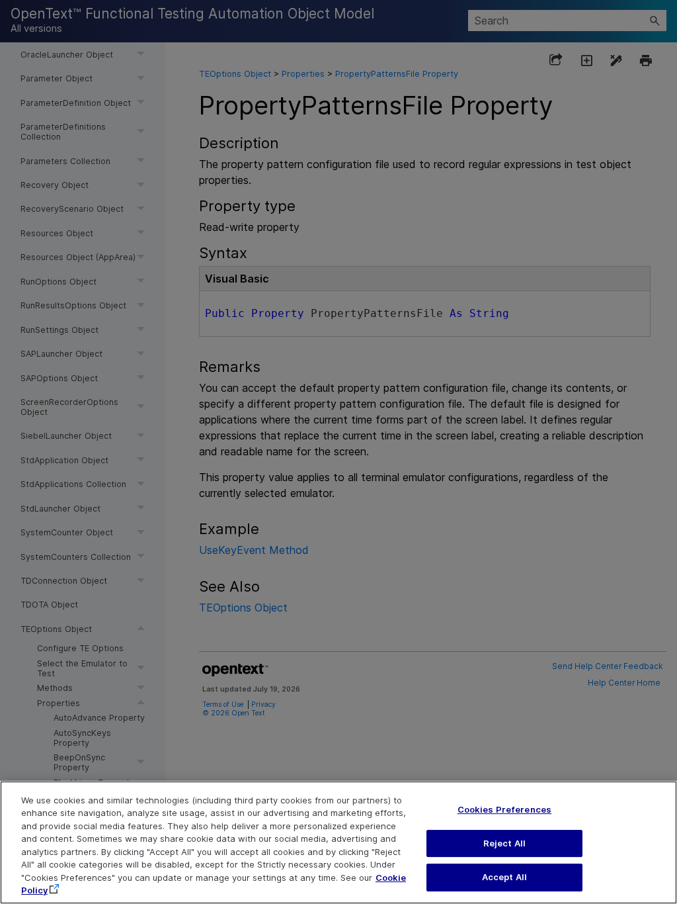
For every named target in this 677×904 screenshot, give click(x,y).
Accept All (504, 877)
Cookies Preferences (504, 809)
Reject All (504, 843)
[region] (338, 842)
